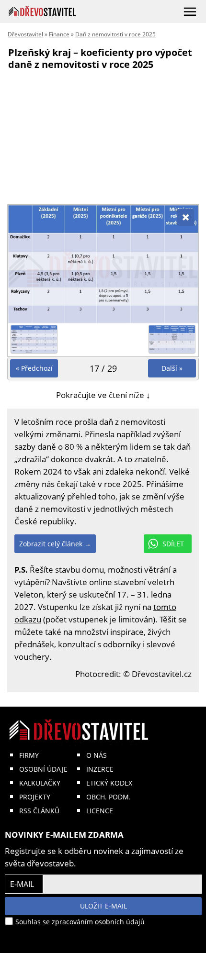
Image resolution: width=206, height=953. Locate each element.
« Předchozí (34, 368)
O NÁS (96, 755)
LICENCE (99, 810)
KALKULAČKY (39, 782)
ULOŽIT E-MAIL (103, 905)
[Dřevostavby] (42, 11)
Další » (172, 368)
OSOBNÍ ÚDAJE (43, 769)
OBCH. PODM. (108, 796)
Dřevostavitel (25, 34)
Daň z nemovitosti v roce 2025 (115, 34)
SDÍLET (173, 543)
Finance (59, 34)
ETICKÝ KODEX (109, 782)
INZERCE (100, 769)
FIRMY (29, 755)
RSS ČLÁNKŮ (39, 810)
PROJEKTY (34, 796)
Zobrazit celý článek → (55, 543)
